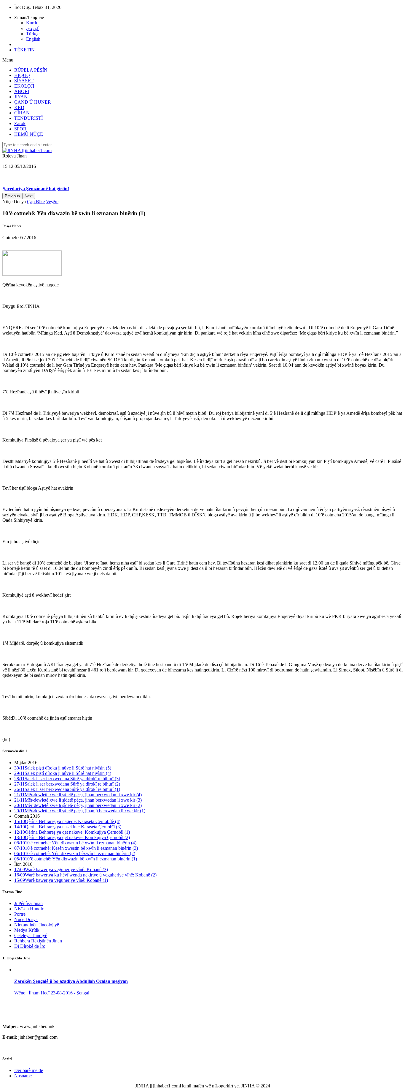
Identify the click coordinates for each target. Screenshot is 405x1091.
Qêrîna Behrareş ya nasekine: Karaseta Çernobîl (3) (67, 826)
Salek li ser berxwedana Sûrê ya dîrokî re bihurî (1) (67, 789)
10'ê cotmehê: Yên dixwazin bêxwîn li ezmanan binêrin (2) (74, 853)
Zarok (19, 123)
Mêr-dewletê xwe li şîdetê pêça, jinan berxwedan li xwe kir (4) (78, 794)
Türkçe (32, 33)
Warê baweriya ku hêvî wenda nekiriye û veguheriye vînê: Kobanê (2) (85, 874)
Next (29, 196)
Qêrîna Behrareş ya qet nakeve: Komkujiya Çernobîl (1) (72, 832)
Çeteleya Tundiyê (30, 935)
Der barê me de (28, 1070)
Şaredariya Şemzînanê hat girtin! (36, 172)
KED (19, 107)
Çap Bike (36, 201)
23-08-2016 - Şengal (70, 992)
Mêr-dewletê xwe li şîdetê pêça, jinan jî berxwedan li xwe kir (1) (79, 810)
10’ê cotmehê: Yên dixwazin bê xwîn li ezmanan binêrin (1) (75, 858)
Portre (19, 914)
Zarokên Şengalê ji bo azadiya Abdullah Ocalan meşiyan (71, 981)
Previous (12, 196)
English (33, 39)
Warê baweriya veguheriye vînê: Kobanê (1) (61, 880)
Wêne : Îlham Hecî (32, 992)
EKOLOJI (24, 86)
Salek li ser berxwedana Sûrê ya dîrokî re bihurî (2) (67, 783)
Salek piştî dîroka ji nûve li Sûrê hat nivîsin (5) (62, 767)
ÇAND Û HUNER (32, 102)
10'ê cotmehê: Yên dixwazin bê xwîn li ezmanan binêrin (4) (75, 842)
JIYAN (21, 96)
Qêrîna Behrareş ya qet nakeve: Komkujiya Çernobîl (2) (72, 837)
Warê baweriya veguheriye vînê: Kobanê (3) (61, 869)
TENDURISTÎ (28, 118)
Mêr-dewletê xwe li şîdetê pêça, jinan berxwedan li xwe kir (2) (78, 805)
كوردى (32, 28)
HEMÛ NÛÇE (28, 134)
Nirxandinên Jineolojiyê (36, 924)
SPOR (20, 128)
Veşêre (52, 201)
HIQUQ (22, 75)
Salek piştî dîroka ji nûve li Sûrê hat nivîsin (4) (62, 773)
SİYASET (24, 80)
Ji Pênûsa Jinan (28, 903)
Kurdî (31, 22)
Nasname (23, 1075)
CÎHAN (22, 112)
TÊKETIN (24, 49)
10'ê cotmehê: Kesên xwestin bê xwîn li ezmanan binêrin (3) (76, 848)
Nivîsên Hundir (28, 908)
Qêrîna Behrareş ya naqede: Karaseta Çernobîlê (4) (67, 821)
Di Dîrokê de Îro (29, 946)
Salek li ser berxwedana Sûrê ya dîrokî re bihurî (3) (67, 778)
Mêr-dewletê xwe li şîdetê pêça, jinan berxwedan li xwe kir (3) (78, 800)
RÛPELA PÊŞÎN (30, 69)
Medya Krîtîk (26, 930)
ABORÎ (21, 91)
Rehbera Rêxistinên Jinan (38, 940)
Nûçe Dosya (26, 919)
